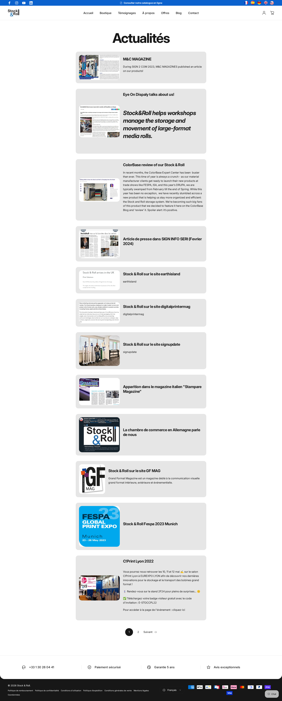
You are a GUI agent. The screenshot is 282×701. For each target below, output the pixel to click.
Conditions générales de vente (118, 690)
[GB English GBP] (265, 3)
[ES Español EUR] (252, 3)
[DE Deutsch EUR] (259, 3)
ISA (155, 185)
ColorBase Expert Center (164, 172)
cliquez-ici (178, 609)
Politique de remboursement (20, 690)
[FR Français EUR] (245, 3)
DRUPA (180, 185)
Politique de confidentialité (47, 690)
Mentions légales (141, 690)
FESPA (147, 185)
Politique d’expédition (92, 690)
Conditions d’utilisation (71, 690)
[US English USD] (272, 3)
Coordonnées (14, 695)
